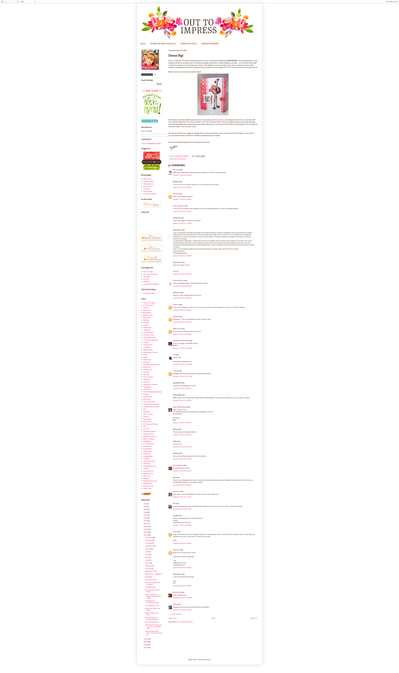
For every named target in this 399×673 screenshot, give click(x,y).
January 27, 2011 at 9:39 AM (182, 310)
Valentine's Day (148, 473)
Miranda (176, 169)
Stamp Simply (147, 449)
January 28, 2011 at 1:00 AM (182, 543)
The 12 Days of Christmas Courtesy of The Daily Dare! (153, 626)
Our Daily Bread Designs (151, 404)
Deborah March (178, 280)
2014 (145, 526)
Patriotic (146, 416)
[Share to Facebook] (202, 156)
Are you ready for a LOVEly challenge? (151, 618)
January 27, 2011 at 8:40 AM (182, 286)
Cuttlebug (146, 347)
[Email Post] (192, 156)
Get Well (146, 372)
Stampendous (147, 451)
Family (145, 357)
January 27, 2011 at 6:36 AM (182, 199)
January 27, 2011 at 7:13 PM (182, 497)
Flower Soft (147, 367)
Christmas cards (148, 335)
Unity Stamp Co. (148, 471)
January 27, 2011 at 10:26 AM (182, 348)
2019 (145, 512)
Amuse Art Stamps (149, 303)
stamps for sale (148, 486)
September (149, 546)
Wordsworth (147, 483)
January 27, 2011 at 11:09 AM (182, 364)
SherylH (175, 316)
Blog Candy (147, 317)
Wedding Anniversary (150, 481)
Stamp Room (147, 446)
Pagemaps (146, 411)
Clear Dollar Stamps (149, 337)
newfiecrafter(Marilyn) (181, 340)
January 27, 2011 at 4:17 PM (182, 447)
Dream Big (184, 126)
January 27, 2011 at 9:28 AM (182, 298)
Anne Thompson (178, 206)
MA (174, 503)
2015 (145, 523)
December (148, 537)
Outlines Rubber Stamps (151, 406)
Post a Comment (176, 614)
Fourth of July (147, 369)
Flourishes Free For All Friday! (152, 591)
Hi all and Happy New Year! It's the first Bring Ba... (153, 633)
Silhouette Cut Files (149, 436)
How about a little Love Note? (152, 609)
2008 (145, 645)
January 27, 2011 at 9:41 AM (182, 322)
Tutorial (145, 468)
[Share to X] (200, 156)
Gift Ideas (146, 374)
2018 (145, 515)
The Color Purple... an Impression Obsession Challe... (153, 596)
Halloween (146, 379)
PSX (144, 409)
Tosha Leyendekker (149, 194)
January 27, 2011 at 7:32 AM (182, 211)
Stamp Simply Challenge (151, 284)
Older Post (253, 618)
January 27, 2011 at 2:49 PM (182, 422)
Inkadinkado (147, 387)
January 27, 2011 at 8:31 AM (182, 274)
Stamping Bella (148, 456)
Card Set (146, 325)
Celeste (175, 304)
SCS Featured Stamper (150, 424)
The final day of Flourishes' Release (152, 601)
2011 (145, 535)
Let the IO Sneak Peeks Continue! (152, 583)
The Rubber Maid (148, 293)
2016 (145, 521)
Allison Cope (147, 179)
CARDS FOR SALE (188, 43)
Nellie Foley (177, 328)
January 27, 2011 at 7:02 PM (182, 485)
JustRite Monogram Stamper (152, 392)
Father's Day (147, 359)
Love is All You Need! (152, 622)
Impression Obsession (179, 159)
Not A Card (146, 399)
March (147, 563)
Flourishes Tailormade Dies (151, 364)
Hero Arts (146, 382)
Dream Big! (148, 577)
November (148, 540)
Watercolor (146, 476)
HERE (201, 133)
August (148, 549)
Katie (175, 531)
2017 (145, 518)
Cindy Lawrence (148, 184)
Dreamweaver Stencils (150, 352)
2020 (145, 509)
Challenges (146, 330)
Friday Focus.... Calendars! (153, 574)
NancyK (175, 194)
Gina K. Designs (148, 377)
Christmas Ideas (148, 332)
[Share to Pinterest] (204, 156)
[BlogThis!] (198, 156)
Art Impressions (148, 305)
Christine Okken (148, 181)
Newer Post (173, 618)
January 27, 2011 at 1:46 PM (182, 388)
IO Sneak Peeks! (150, 587)
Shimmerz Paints (148, 434)
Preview (144, 143)
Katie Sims (146, 189)
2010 (145, 639)
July (146, 551)
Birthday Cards (148, 315)
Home (143, 43)
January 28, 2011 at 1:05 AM (182, 567)
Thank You (146, 463)
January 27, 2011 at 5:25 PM (182, 471)
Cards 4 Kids (147, 327)
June (147, 554)
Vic (174, 355)
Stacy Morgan (178, 465)
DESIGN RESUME (210, 43)
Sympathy (146, 458)
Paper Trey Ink (148, 414)
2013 (145, 529)
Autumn (145, 307)
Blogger (208, 659)
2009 (145, 642)
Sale (144, 426)
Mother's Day (147, 397)
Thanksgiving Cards (149, 466)
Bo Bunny (146, 322)
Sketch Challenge (149, 439)
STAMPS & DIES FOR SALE (163, 43)
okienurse (176, 491)
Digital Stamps (148, 350)
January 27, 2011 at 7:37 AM (182, 223)
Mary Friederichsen (179, 407)
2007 (145, 647)
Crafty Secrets (148, 345)
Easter (145, 354)
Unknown (176, 550)
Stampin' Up (147, 453)
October (148, 543)
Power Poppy (147, 421)
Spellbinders (147, 441)
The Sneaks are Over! (152, 605)
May (146, 557)
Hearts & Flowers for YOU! (151, 613)
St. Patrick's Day (148, 444)
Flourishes (146, 362)
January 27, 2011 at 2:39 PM (182, 400)
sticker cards (147, 488)
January (148, 569)
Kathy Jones (147, 186)
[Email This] (196, 156)
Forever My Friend (151, 580)
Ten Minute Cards (149, 461)
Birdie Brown (147, 312)
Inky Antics (147, 389)
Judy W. (175, 371)
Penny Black (147, 419)
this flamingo (219, 120)
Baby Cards (147, 310)
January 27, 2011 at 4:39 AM (182, 175)
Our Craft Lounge (149, 401)
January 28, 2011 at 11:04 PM (182, 598)
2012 (145, 532)
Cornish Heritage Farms (150, 340)
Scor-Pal (146, 279)
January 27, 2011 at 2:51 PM (182, 435)
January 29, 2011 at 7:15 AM (182, 610)
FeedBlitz (158, 143)
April (147, 560)
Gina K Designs (148, 271)
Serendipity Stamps (149, 431)
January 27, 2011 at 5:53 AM (182, 187)
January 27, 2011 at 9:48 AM (182, 334)
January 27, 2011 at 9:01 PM (182, 509)
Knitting (146, 394)
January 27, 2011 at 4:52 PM (182, 459)
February (148, 566)
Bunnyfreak (177, 592)
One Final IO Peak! (151, 571)
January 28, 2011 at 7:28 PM (182, 586)
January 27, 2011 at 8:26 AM (182, 256)
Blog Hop (146, 320)
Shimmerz (146, 281)
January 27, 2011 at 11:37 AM (182, 376)
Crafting (146, 342)
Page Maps (146, 276)
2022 (145, 504)
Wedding (146, 478)
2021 (145, 506)
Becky (175, 604)
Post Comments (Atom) (185, 622)
